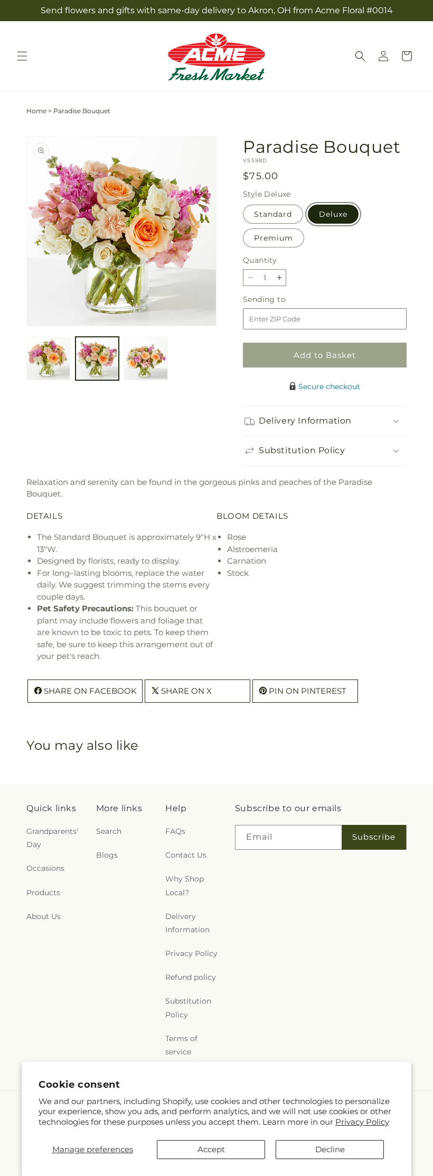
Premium (273, 238)
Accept (211, 1149)
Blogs (107, 855)
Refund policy (190, 977)
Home (36, 111)
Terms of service (181, 1045)
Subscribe (374, 837)
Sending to (280, 299)
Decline (330, 1149)
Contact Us (185, 855)
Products (43, 892)
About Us (43, 916)
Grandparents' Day (52, 837)
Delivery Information (187, 923)
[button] (22, 56)
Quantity (260, 260)
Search (108, 831)
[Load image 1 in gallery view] (48, 359)
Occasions (45, 868)
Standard (273, 214)
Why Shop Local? (184, 885)
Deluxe (333, 214)
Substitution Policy (188, 1007)
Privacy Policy (362, 1122)
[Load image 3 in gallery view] (146, 359)
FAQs (175, 831)
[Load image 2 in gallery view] (97, 359)
